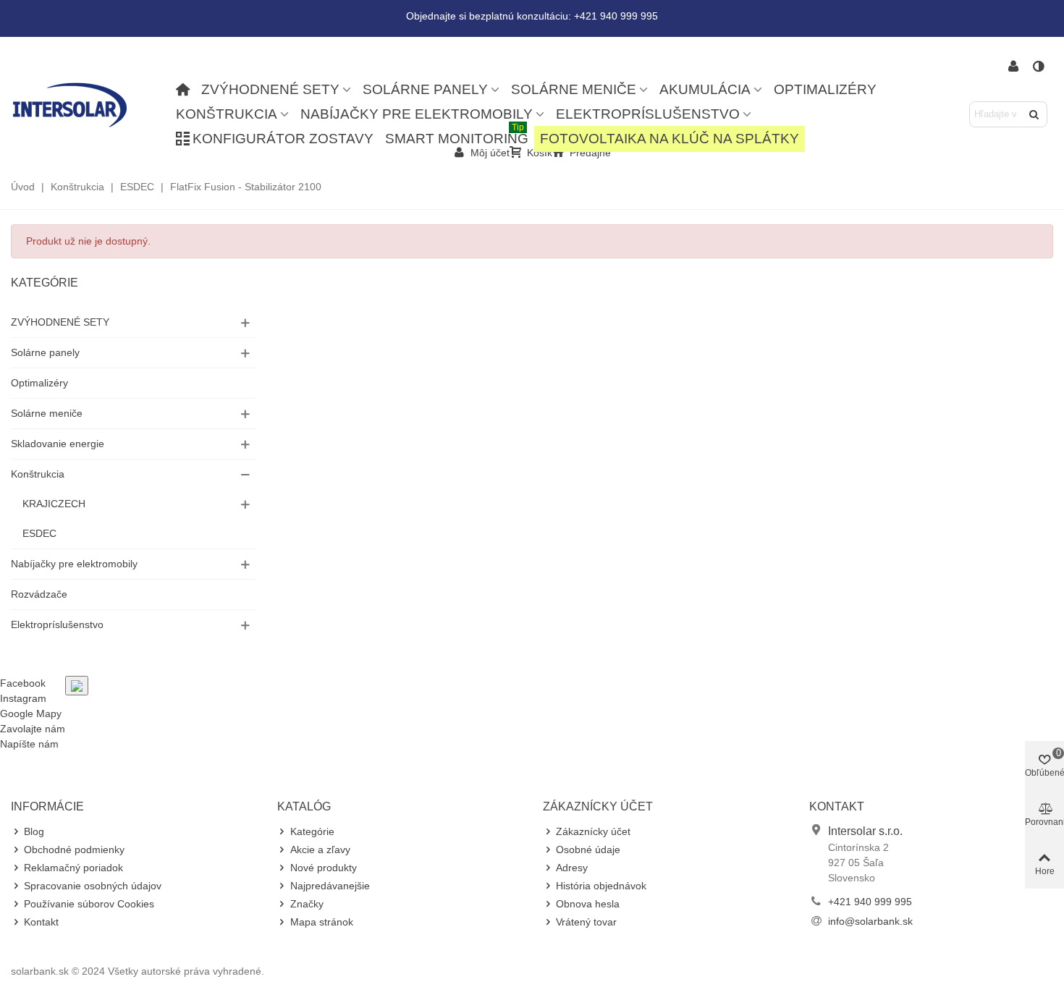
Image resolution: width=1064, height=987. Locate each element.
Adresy (572, 867)
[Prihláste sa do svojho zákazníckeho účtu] (1013, 67)
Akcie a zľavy (320, 849)
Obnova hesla (588, 904)
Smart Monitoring (456, 136)
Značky (307, 904)
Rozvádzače (39, 594)
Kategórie (44, 282)
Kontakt (41, 922)
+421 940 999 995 (870, 901)
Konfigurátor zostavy (283, 138)
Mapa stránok (321, 922)
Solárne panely (425, 89)
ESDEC (39, 533)
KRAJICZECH (53, 503)
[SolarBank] (90, 104)
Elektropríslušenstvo (648, 114)
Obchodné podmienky (74, 849)
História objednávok (601, 885)
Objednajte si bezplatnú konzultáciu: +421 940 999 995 (532, 16)
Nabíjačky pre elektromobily (416, 114)
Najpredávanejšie (330, 885)
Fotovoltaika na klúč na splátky (669, 138)
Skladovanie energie (57, 443)
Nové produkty (323, 867)
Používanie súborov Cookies (89, 904)
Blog (34, 831)
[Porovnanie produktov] (1039, 67)
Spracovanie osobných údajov (92, 885)
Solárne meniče (573, 89)
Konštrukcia (226, 114)
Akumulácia (705, 89)
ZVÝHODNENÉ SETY (270, 89)
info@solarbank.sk (870, 921)
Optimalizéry (825, 89)
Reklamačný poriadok (73, 867)
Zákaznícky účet (593, 831)
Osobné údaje (588, 849)
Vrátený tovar (586, 922)
